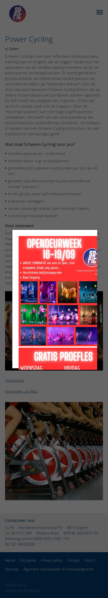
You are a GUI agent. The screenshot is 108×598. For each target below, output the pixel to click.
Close (102, 15)
